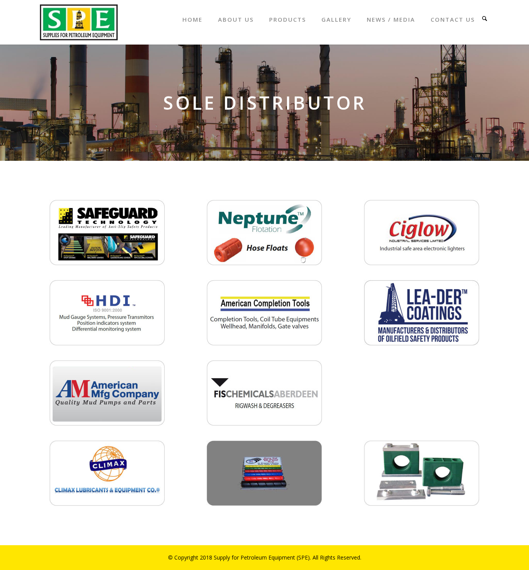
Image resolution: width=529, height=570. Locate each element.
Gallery (336, 19)
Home (192, 19)
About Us (236, 19)
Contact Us (453, 19)
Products (287, 19)
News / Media (391, 19)
